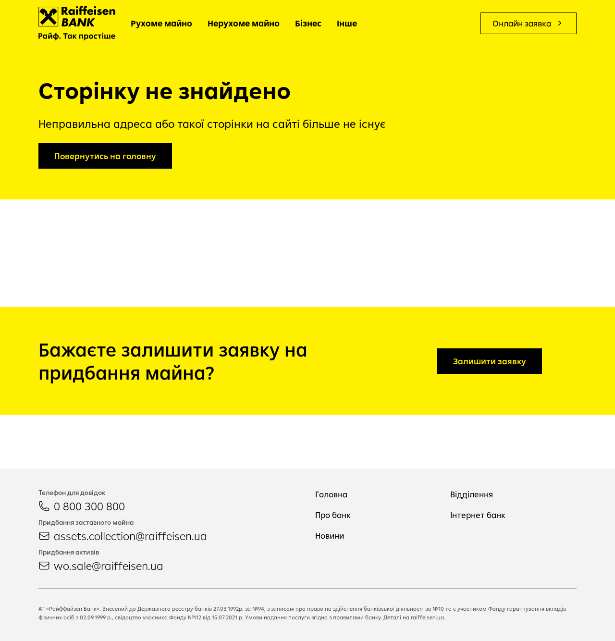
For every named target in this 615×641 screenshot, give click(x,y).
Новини (329, 535)
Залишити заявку (489, 361)
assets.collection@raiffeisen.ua (130, 536)
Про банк (333, 514)
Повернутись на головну (105, 155)
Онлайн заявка (521, 23)
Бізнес (308, 23)
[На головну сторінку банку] (76, 23)
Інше (347, 23)
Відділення (471, 494)
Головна (331, 494)
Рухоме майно (161, 23)
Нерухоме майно (244, 23)
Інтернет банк (477, 514)
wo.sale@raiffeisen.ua (108, 565)
